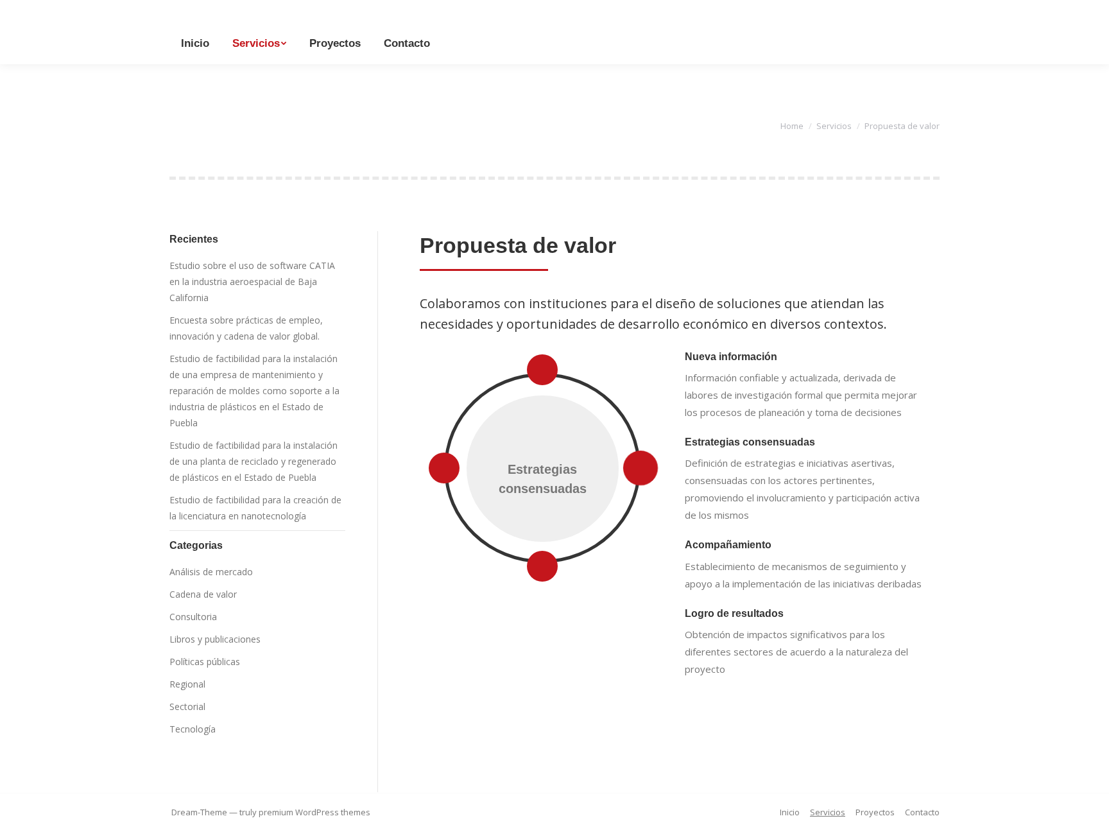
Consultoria (193, 617)
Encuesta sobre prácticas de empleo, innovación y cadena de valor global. (246, 328)
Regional (187, 684)
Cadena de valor (203, 594)
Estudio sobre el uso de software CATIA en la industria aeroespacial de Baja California (252, 281)
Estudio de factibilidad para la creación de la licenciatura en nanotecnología (255, 508)
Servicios (834, 126)
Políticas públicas (204, 661)
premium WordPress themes (314, 812)
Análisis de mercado (211, 572)
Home (792, 126)
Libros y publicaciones (215, 639)
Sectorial (187, 706)
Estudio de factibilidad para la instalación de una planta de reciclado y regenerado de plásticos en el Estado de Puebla (253, 461)
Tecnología (192, 729)
